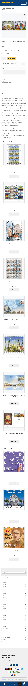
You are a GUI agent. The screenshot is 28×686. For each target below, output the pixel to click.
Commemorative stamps (6, 82)
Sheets (4, 639)
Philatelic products (7, 646)
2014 (5, 599)
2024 (13, 8)
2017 (5, 606)
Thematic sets (6, 641)
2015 (5, 602)
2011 (5, 593)
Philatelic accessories (7, 644)
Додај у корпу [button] (14, 327)
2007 (5, 584)
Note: (4, 68)
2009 (5, 588)
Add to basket (11, 58)
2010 (5, 591)
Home (4, 8)
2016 (5, 604)
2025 (5, 624)
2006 (5, 582)
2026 (5, 626)
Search (14, 684)
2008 (5, 586)
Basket (21, 683)
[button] (25, 15)
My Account (4, 684)
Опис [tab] (2, 89)
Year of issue (8, 8)
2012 (5, 595)
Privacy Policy (4, 659)
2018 (5, 608)
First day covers (6, 630)
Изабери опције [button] (14, 176)
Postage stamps (17, 81)
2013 (5, 597)
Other (4, 635)
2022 (5, 617)
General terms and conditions (8, 655)
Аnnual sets (5, 628)
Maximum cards (6, 632)
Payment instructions (6, 657)
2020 (5, 613)
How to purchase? (5, 654)
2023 (5, 619)
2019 (5, 610)
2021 (5, 615)
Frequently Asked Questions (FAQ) (9, 660)
